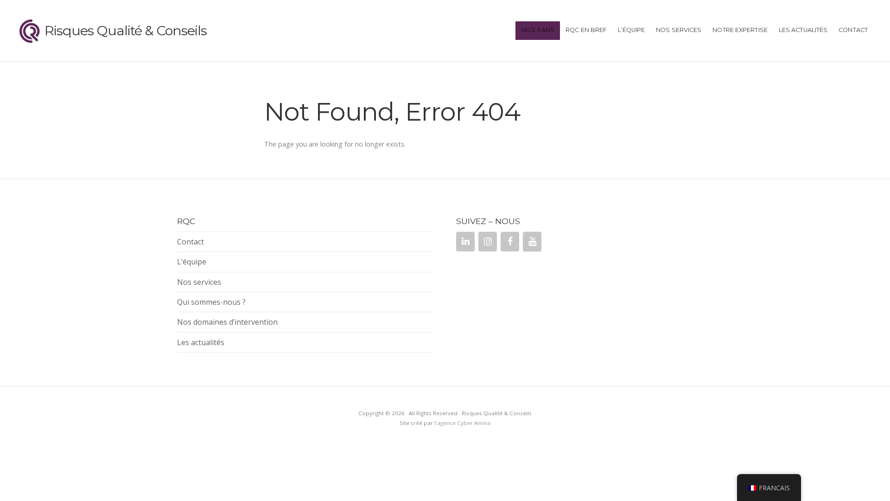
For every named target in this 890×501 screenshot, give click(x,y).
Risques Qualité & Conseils (125, 30)
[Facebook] (510, 241)
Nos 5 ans (537, 29)
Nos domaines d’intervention (227, 322)
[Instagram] (487, 241)
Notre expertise (740, 29)
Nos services (678, 29)
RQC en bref (586, 29)
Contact (853, 29)
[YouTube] (532, 241)
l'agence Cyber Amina (462, 422)
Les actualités (803, 29)
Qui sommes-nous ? (211, 302)
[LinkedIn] (465, 241)
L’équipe (631, 29)
